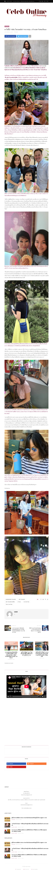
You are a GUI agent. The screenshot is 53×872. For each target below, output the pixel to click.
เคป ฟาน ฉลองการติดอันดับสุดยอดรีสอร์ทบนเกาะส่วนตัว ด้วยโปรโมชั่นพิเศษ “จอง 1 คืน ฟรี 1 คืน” (18, 630)
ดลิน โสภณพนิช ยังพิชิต (10, 601)
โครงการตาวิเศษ (9, 604)
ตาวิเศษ (19, 601)
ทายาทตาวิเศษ (26, 601)
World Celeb (14, 827)
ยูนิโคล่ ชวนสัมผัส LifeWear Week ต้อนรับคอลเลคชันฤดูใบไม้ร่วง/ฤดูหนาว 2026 (29, 817)
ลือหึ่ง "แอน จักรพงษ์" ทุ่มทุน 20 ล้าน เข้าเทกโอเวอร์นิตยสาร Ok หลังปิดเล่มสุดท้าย (35, 630)
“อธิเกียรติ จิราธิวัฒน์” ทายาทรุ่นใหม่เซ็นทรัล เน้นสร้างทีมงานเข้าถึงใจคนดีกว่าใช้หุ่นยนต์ (41, 654)
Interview (7, 26)
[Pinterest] (45, 599)
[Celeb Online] (26, 12)
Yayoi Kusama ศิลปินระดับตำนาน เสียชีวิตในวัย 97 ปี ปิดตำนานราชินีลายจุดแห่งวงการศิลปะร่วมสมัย (24, 1)
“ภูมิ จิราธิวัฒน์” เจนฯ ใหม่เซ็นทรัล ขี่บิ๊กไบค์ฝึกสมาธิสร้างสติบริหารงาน (26, 654)
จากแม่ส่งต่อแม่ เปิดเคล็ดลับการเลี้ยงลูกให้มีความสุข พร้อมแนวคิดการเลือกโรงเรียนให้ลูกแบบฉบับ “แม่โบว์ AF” (11, 655)
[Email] (47, 599)
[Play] (8, 696)
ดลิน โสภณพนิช (22, 599)
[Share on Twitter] (43, 599)
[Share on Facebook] (41, 599)
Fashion (13, 819)
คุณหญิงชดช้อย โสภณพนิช (11, 599)
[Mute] (42, 696)
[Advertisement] (26, 722)
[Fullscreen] (44, 696)
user (16, 612)
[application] (26, 686)
